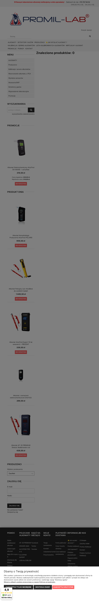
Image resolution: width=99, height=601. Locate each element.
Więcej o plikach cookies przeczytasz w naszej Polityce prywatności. (29, 582)
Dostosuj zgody (42, 587)
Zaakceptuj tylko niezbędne (18, 587)
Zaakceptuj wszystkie (63, 587)
